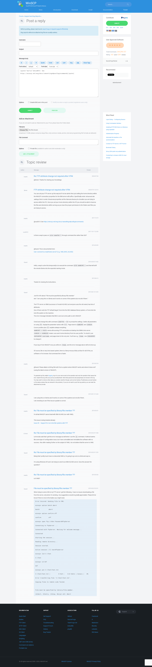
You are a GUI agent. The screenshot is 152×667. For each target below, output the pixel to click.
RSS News (95, 632)
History (45, 629)
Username (22, 40)
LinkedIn (94, 629)
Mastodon (95, 623)
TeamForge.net (72, 623)
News (40, 10)
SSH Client (22, 629)
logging (50, 375)
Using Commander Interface (113, 123)
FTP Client (22, 623)
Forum (125, 10)
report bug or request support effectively (55, 29)
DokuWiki (70, 626)
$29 (111, 27)
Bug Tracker (47, 632)
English (124, 612)
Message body (23, 58)
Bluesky (94, 626)
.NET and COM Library (26, 642)
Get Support (47, 616)
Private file (47, 148)
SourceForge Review (111, 61)
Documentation (108, 10)
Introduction (57, 10)
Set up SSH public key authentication (116, 151)
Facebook (95, 616)
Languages (22, 635)
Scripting (22, 639)
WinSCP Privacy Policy (94, 661)
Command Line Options (26, 645)
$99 (118, 27)
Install (90, 10)
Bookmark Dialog (110, 147)
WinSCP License (66, 661)
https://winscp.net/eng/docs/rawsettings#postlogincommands (64, 222)
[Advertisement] (117, 97)
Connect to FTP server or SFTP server (116, 143)
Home (26, 10)
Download (75, 10)
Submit (30, 110)
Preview (54, 110)
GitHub (70, 616)
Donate (117, 23)
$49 (114, 27)
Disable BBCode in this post (38, 102)
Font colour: (23, 66)
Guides (21, 619)
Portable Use (23, 648)
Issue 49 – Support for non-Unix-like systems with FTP (51, 423)
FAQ (44, 619)
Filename (22, 127)
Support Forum (48, 626)
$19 (107, 27)
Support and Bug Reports (32, 16)
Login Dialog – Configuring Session (115, 119)
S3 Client (22, 632)
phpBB (70, 629)
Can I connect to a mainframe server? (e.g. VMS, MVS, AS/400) (53, 252)
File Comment (23, 137)
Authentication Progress (112, 133)
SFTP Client (22, 626)
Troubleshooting (48, 623)
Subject (21, 49)
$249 (121, 27)
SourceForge (72, 619)
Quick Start (22, 616)
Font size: (44, 66)
